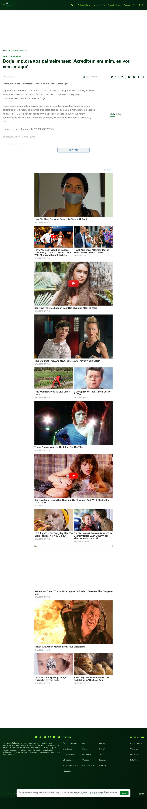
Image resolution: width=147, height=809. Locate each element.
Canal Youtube (136, 743)
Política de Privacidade (101, 794)
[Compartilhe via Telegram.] (138, 77)
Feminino (103, 743)
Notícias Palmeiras (19, 50)
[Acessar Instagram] (45, 736)
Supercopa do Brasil (71, 765)
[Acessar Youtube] (54, 736)
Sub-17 (102, 754)
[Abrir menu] (4, 5)
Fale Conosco (135, 760)
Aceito (124, 793)
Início (5, 50)
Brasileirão (67, 749)
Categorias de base (114, 5)
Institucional (137, 737)
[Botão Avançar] (142, 5)
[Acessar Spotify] (58, 736)
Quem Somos (135, 749)
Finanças (103, 760)
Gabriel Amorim (9, 77)
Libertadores (68, 760)
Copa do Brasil (69, 754)
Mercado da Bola (99, 5)
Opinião (85, 760)
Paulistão (67, 771)
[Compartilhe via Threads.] (133, 77)
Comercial (134, 754)
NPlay (84, 743)
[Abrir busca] (72, 5)
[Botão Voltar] (139, 5)
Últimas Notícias (84, 5)
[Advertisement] (73, 30)
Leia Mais (73, 150)
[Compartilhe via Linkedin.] (142, 77)
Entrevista (86, 754)
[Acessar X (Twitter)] (40, 736)
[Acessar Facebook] (49, 736)
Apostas (127, 5)
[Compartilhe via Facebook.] (129, 77)
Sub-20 (102, 749)
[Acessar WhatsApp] (35, 736)
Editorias (67, 737)
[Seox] (141, 794)
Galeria (85, 749)
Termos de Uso (87, 794)
